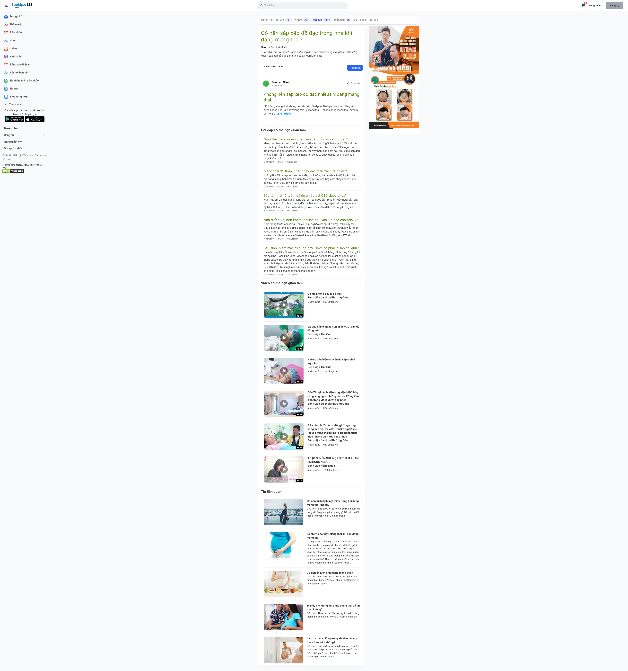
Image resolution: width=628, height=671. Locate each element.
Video (302, 19)
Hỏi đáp (321, 19)
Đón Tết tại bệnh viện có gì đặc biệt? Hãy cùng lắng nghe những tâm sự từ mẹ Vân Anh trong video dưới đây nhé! (333, 396)
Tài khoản (28, 155)
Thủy (263, 46)
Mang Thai (267, 19)
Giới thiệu (7, 155)
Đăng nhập (595, 5)
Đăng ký (614, 5)
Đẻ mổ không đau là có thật (324, 293)
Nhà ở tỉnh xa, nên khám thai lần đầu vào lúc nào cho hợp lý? (311, 220)
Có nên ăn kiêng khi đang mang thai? (330, 572)
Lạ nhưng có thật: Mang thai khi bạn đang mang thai (333, 535)
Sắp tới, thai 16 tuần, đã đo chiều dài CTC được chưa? (305, 195)
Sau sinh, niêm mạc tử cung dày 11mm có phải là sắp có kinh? (311, 248)
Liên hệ (17, 155)
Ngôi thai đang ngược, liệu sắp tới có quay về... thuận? (306, 139)
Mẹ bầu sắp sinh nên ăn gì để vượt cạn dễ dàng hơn (333, 328)
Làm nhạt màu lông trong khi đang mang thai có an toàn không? (332, 640)
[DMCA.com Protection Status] (13, 171)
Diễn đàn (342, 19)
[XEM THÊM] (283, 113)
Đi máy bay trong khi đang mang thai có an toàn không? (333, 607)
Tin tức (283, 19)
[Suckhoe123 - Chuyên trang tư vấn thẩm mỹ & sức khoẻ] (22, 4)
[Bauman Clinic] (266, 83)
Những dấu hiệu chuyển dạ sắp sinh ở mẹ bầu (331, 361)
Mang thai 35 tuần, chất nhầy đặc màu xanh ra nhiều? (305, 171)
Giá (355, 19)
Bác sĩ (363, 19)
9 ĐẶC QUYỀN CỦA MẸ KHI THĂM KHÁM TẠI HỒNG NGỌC (332, 460)
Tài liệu (374, 19)
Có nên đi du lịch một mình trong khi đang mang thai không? (333, 503)
